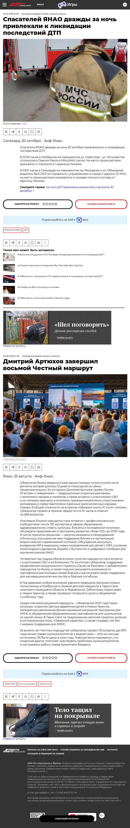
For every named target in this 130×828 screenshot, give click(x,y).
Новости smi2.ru (14, 346)
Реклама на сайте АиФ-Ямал (42, 750)
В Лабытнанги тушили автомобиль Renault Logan (44, 298)
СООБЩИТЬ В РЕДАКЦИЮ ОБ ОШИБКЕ (45, 754)
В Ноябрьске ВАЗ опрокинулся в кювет (38, 287)
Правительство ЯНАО (14, 459)
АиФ (24, 123)
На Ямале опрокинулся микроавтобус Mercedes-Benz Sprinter (50, 265)
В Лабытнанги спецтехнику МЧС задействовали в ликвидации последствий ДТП (60, 276)
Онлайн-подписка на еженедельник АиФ (82, 750)
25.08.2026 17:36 (11, 356)
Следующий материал (67, 819)
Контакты (112, 750)
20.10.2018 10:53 (11, 14)
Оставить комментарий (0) (101, 204)
